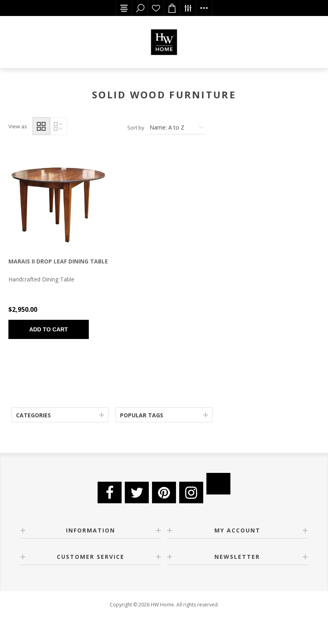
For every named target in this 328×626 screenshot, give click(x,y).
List (58, 126)
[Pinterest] (164, 492)
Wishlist (156, 8)
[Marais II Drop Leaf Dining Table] (58, 199)
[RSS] (218, 483)
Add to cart (48, 329)
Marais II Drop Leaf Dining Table (58, 261)
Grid (41, 126)
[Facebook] (110, 492)
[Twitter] (137, 492)
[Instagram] (191, 492)
